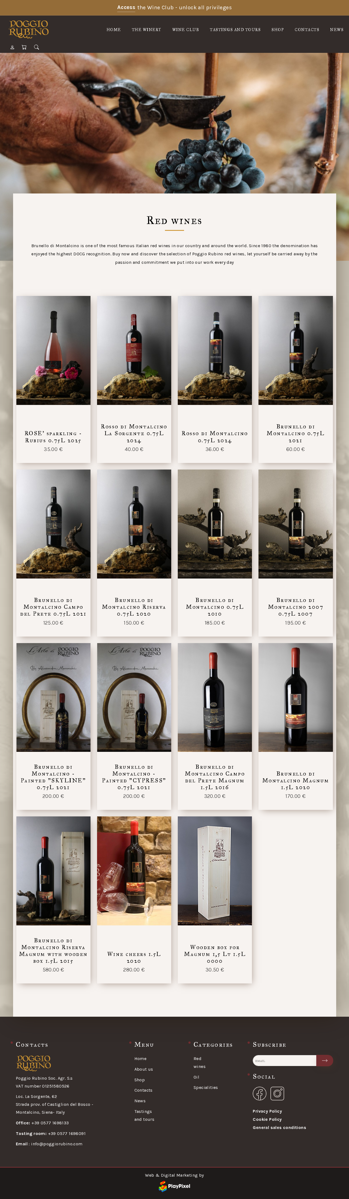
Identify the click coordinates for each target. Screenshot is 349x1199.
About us (143, 1069)
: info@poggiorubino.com (49, 1143)
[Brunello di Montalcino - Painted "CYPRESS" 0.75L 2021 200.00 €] (134, 698)
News (337, 30)
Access (126, 7)
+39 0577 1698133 (42, 1122)
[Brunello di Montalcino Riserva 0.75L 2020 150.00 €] (134, 524)
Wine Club (185, 30)
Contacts (307, 30)
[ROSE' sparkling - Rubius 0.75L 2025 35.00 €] (53, 351)
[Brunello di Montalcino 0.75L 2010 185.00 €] (215, 524)
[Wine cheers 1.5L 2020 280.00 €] (134, 871)
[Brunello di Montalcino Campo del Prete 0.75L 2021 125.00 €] (53, 524)
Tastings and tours (235, 30)
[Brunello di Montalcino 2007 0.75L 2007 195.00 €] (295, 524)
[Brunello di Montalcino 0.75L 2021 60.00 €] (295, 351)
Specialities (206, 1087)
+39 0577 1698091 (51, 1133)
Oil (196, 1077)
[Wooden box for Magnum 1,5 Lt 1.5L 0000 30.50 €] (215, 871)
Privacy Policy (267, 1111)
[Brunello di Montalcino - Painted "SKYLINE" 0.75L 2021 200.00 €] (53, 698)
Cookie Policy (267, 1119)
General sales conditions (279, 1127)
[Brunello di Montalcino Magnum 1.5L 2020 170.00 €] (295, 698)
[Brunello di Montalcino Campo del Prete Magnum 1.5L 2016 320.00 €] (215, 698)
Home (114, 30)
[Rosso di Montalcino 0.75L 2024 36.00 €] (215, 351)
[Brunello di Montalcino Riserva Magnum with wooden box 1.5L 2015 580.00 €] (53, 871)
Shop (278, 30)
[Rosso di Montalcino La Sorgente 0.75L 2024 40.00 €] (134, 351)
